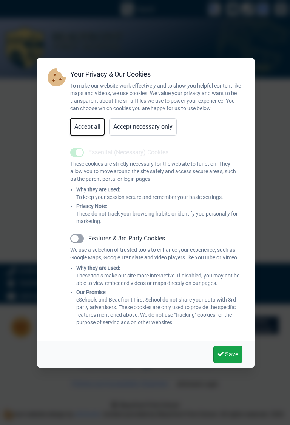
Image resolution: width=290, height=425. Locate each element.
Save (231, 354)
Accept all (87, 126)
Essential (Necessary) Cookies (128, 152)
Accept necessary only (143, 126)
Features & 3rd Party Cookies (126, 238)
